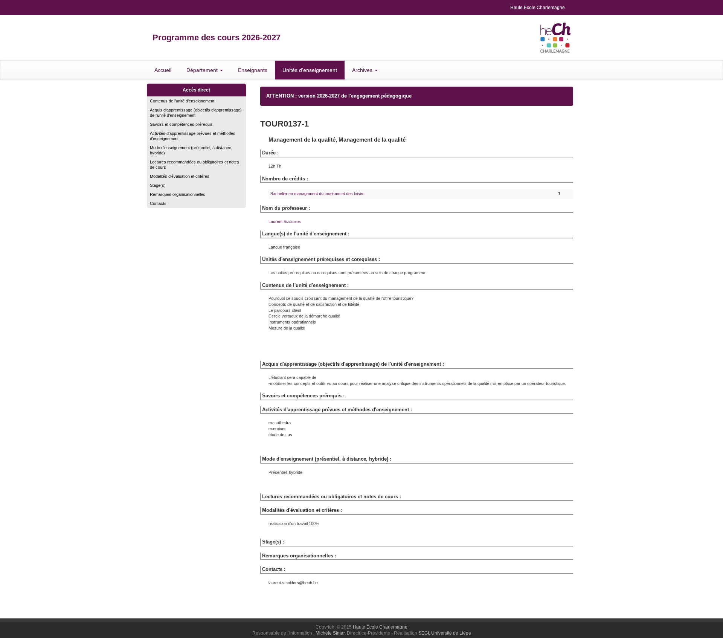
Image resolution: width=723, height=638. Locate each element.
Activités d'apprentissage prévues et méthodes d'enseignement (192, 136)
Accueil (162, 70)
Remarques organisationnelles (177, 194)
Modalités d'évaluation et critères (179, 176)
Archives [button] (363, 70)
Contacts (158, 203)
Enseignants (252, 70)
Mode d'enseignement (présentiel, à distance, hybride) (191, 150)
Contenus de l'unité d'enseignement (182, 101)
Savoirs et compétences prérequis (181, 124)
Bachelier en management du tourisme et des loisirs (317, 193)
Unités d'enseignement (309, 70)
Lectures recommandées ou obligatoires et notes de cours (194, 164)
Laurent (284, 221)
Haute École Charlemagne (380, 627)
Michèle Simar (330, 633)
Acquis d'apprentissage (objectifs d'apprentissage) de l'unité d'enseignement (196, 113)
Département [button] (202, 70)
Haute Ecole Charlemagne (537, 7)
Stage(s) (158, 185)
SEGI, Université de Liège (444, 633)
